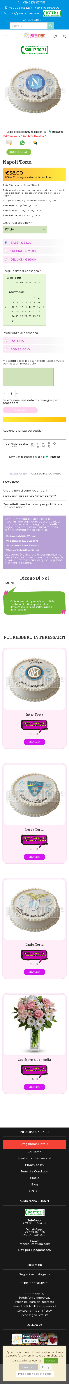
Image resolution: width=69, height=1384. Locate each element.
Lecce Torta (34, 829)
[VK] (44, 443)
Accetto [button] (51, 1360)
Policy (45, 1367)
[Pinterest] (49, 443)
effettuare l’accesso (24, 504)
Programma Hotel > (35, 1144)
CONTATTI (34, 1191)
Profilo (34, 1178)
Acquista (21, 410)
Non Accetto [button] (28, 1367)
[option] (34, 607)
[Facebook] (38, 443)
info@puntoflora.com (24, 13)
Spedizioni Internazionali (35, 1158)
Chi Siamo (34, 1152)
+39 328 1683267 (20, 7)
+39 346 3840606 (47, 7)
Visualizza (34, 742)
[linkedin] (38, 446)
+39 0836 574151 (34, 2)
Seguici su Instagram (34, 1274)
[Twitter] (33, 443)
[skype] (49, 446)
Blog (34, 1184)
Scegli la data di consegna (22, 271)
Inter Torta (34, 714)
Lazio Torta (34, 944)
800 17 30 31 (18, 152)
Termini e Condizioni (35, 1171)
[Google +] (55, 443)
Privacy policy (34, 1165)
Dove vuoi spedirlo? (17, 222)
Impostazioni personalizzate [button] (35, 1373)
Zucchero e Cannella (34, 1060)
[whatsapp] (44, 446)
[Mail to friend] (33, 446)
